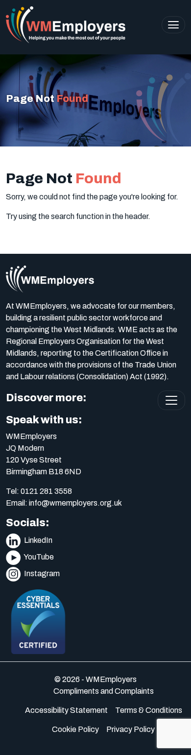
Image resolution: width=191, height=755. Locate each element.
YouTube (38, 557)
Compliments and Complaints (103, 691)
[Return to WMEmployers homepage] (65, 25)
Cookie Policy (75, 729)
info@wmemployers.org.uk (75, 503)
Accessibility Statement (66, 710)
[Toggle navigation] (173, 24)
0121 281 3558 (46, 491)
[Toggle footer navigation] (171, 400)
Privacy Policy (130, 729)
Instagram (41, 573)
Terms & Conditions (148, 710)
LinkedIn (37, 540)
